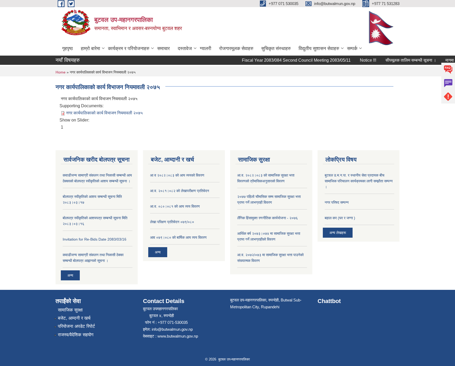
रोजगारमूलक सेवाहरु (236, 48)
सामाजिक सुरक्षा (70, 310)
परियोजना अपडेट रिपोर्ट (76, 326)
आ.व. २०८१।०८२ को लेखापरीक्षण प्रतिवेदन (179, 191)
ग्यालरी (205, 48)
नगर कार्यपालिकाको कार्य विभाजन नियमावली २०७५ (104, 113)
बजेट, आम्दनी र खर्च (74, 318)
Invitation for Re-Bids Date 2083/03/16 (94, 239)
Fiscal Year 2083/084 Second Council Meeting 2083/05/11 (292, 60)
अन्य (70, 275)
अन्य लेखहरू (337, 233)
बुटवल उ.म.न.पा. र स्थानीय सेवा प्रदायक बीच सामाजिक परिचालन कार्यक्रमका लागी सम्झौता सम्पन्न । (359, 181)
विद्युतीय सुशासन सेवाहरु (319, 48)
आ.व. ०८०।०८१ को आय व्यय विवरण (175, 206)
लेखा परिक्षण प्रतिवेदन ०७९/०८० (172, 222)
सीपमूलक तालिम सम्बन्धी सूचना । (407, 60)
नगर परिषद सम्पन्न (337, 202)
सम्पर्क (352, 48)
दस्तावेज (185, 48)
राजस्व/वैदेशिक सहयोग (75, 334)
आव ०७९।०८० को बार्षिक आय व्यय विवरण (178, 237)
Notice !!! (364, 60)
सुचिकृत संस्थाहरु (276, 48)
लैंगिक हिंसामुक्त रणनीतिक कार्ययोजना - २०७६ (267, 218)
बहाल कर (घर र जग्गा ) (340, 218)
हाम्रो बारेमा (90, 48)
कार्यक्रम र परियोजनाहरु (128, 48)
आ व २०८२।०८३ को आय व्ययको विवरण (177, 175)
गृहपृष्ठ (67, 48)
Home (61, 72)
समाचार (163, 48)
